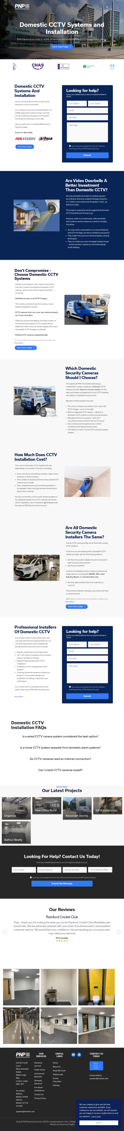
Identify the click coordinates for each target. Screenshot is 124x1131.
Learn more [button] (96, 1116)
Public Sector (39, 1070)
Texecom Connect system (90, 389)
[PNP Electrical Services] (24, 9)
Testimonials (58, 1074)
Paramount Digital (66, 1124)
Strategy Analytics (99, 199)
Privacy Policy (40, 1098)
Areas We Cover (59, 1071)
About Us (56, 1067)
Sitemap (56, 1085)
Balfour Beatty (13, 839)
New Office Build (45, 810)
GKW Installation (106, 810)
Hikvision (97, 387)
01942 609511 (96, 1075)
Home (55, 1063)
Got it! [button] (98, 1123)
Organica (10, 815)
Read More (19, 343)
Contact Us (38, 1094)
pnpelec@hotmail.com (25, 1111)
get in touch (49, 503)
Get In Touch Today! (25, 147)
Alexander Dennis (76, 815)
